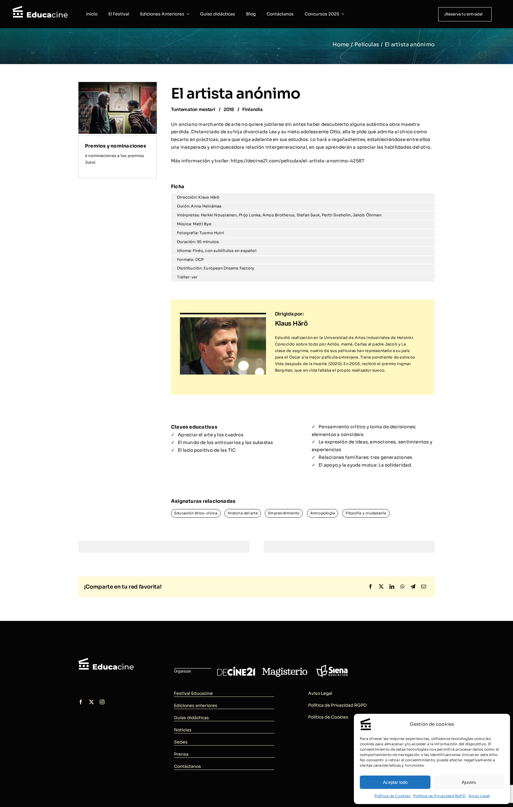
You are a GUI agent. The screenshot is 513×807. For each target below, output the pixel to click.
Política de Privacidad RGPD (439, 796)
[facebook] (80, 702)
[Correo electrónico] (423, 587)
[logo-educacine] (106, 660)
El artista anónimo (235, 93)
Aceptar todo (395, 782)
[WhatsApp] (403, 587)
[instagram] (102, 702)
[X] (381, 587)
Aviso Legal (479, 796)
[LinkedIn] (392, 587)
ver (194, 277)
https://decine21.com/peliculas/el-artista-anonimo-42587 (297, 161)
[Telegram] (413, 587)
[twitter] (91, 702)
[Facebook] (370, 587)
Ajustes (469, 782)
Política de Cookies (392, 796)
